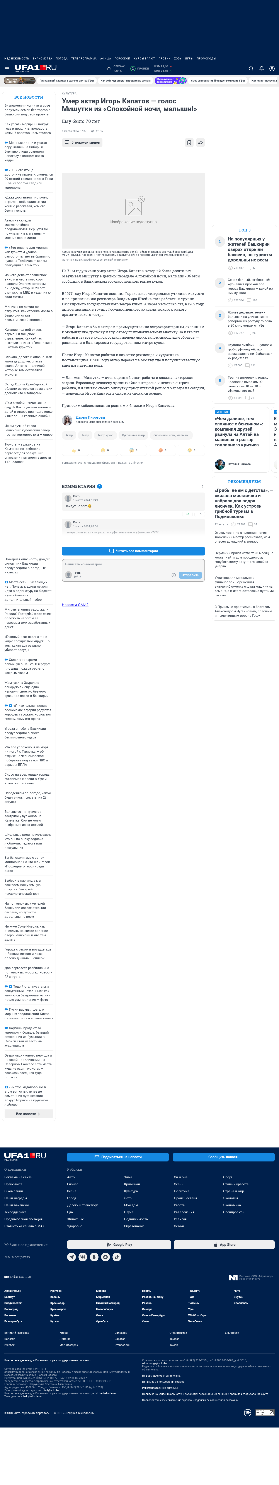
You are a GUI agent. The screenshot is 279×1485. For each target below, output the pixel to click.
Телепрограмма (84, 58)
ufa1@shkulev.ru (52, 1390)
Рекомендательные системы (160, 1387)
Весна (71, 1191)
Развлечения (184, 1212)
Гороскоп (122, 58)
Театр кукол (105, 435)
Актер (69, 435)
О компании (13, 1191)
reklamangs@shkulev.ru (156, 1363)
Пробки (164, 58)
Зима (128, 1177)
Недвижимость (16, 58)
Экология (230, 1198)
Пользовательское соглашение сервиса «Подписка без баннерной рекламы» (190, 1400)
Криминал (132, 1184)
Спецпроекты (233, 1212)
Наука (128, 1212)
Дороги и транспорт (82, 1205)
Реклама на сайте (18, 1177)
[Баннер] (19, 80)
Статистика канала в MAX (24, 1226)
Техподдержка (15, 1212)
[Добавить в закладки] (189, 142)
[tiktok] (116, 1257)
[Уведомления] (261, 69)
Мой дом (131, 1205)
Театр (85, 435)
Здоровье (74, 1226)
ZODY (178, 58)
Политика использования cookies (163, 1381)
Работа (179, 1205)
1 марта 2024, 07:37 (74, 131)
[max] (105, 1257)
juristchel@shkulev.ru (104, 1393)
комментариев (85, 142)
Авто (71, 1177)
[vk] (82, 1257)
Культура (131, 1191)
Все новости (28, 97)
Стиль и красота (235, 1184)
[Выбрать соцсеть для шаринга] (200, 142)
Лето (128, 1198)
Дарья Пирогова (90, 417)
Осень (178, 1184)
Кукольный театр (133, 435)
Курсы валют (144, 58)
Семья (179, 1226)
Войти (77, 576)
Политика (181, 1191)
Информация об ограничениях (161, 1375)
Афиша (105, 58)
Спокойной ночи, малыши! (171, 435)
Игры (189, 58)
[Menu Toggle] (7, 69)
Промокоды (206, 58)
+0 (187, 514)
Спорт (227, 1177)
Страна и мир (233, 1191)
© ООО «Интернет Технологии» (74, 1413)
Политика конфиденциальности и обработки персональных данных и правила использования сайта (205, 1394)
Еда (70, 1212)
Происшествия (185, 1198)
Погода (62, 58)
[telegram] (71, 1257)
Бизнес (72, 1184)
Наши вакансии (16, 1205)
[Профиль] (272, 69)
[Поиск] (251, 69)
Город (71, 1198)
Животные (75, 1219)
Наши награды (15, 1198)
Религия (180, 1219)
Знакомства (42, 58)
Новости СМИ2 (75, 604)
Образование (134, 1226)
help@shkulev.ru (33, 1396)
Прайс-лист (13, 1184)
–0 (199, 514)
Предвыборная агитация (23, 1219)
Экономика (232, 1205)
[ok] (94, 1257)
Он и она (180, 1177)
